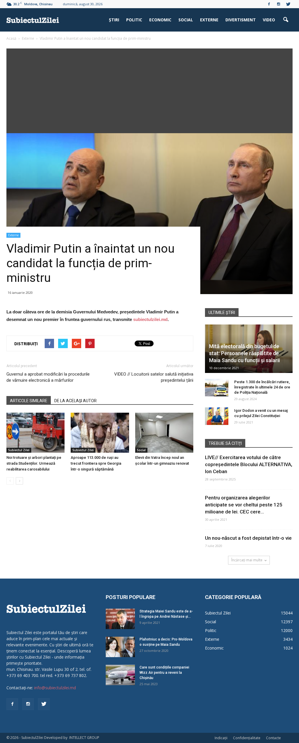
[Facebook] (269, 4)
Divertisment (240, 19)
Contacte (273, 737)
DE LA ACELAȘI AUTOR (75, 400)
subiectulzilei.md (150, 319)
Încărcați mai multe (247, 560)
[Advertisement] (149, 89)
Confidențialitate (246, 737)
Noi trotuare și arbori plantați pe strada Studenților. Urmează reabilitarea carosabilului (33, 463)
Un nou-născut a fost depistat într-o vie (248, 538)
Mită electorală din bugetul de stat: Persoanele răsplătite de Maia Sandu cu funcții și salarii (244, 353)
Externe (209, 19)
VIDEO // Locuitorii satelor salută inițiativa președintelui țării (153, 377)
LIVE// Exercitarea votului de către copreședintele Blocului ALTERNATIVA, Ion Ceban (248, 464)
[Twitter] (288, 4)
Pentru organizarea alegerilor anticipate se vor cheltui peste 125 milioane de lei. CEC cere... (243, 505)
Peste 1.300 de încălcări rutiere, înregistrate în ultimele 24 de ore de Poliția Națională (262, 387)
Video (269, 19)
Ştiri (114, 19)
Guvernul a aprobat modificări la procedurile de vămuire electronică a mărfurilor (48, 377)
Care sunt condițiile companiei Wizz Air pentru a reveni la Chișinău (164, 672)
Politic (134, 19)
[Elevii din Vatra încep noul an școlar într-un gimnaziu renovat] (164, 433)
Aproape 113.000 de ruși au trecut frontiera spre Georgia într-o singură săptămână (96, 463)
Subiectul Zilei (18, 450)
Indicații (221, 737)
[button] (286, 20)
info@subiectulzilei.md (55, 687)
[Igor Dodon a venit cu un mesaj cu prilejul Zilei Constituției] (216, 416)
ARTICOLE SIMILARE (28, 400)
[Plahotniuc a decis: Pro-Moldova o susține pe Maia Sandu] (120, 647)
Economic (160, 19)
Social (185, 19)
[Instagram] (278, 4)
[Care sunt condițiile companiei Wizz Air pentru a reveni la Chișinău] (120, 675)
